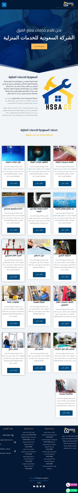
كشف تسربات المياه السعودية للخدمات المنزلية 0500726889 (49, 435)
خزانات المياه (7, 169)
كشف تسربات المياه (60, 169)
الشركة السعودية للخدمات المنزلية (66, 7)
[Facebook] (44, 486)
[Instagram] (37, 486)
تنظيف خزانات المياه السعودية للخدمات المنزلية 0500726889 (28, 452)
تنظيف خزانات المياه (34, 169)
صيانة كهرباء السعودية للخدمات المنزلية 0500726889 (29, 466)
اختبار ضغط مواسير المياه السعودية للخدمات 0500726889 (49, 454)
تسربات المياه (33, 103)
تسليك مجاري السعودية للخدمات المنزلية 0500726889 (49, 447)
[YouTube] (34, 486)
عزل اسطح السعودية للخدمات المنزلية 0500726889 (28, 444)
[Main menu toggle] (4, 4)
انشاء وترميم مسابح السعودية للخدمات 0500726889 (49, 461)
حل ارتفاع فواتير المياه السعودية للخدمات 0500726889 (28, 459)
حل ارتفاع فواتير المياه (60, 216)
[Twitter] (41, 486)
